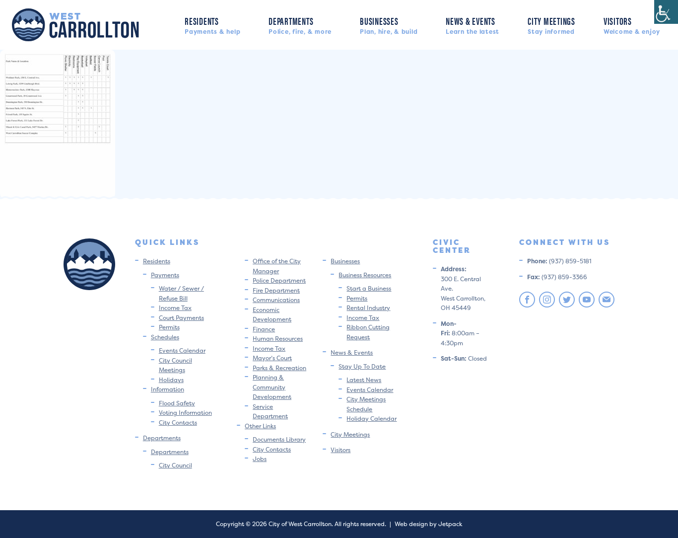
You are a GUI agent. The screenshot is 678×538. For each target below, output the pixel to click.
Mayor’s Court (272, 358)
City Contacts (178, 422)
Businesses (388, 24)
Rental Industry (368, 308)
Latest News (363, 380)
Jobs (260, 459)
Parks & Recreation (279, 368)
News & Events (472, 24)
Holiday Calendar (371, 418)
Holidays (171, 380)
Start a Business (368, 288)
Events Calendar (182, 350)
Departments (300, 24)
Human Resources (278, 338)
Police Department (279, 280)
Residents (212, 24)
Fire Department (276, 290)
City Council (175, 465)
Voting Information (185, 412)
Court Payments (181, 317)
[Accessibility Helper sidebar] (666, 12)
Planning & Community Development (272, 387)
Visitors (632, 24)
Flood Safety (177, 403)
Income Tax (175, 308)
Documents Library (279, 439)
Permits (169, 327)
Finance (264, 329)
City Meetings (551, 24)
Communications (276, 300)
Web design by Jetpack (428, 524)
